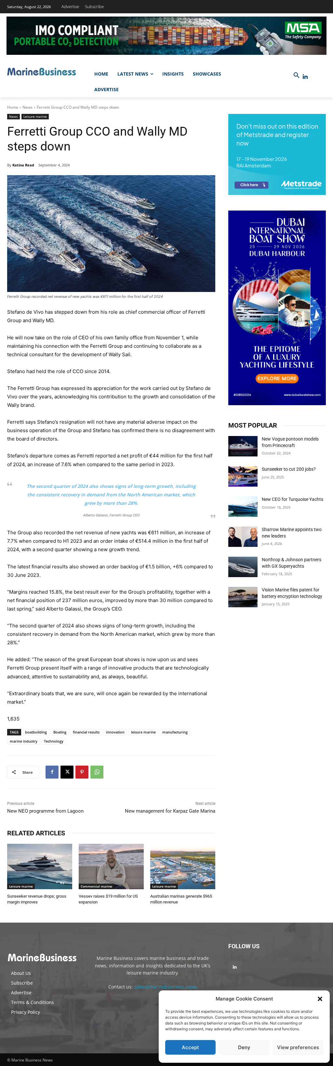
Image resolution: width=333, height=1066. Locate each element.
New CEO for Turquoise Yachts (292, 499)
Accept (190, 1047)
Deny (244, 1047)
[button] (320, 999)
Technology (53, 741)
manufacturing (175, 732)
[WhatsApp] (96, 772)
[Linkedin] (305, 76)
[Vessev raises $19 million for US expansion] (111, 866)
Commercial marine (96, 886)
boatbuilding (36, 732)
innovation (115, 732)
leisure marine (143, 732)
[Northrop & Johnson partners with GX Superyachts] (243, 567)
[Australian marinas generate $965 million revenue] (182, 866)
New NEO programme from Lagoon (45, 811)
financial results (86, 732)
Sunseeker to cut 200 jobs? (289, 469)
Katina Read (23, 165)
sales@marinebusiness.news (165, 987)
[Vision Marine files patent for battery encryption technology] (243, 597)
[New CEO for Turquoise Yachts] (243, 506)
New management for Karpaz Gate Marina (170, 811)
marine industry (23, 741)
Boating (59, 732)
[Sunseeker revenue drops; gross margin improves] (39, 866)
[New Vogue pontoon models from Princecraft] (243, 446)
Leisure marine (35, 116)
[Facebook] (52, 772)
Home (12, 107)
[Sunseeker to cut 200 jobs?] (243, 476)
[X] (66, 772)
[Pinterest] (81, 772)
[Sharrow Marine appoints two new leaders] (243, 537)
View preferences (298, 1047)
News (27, 107)
